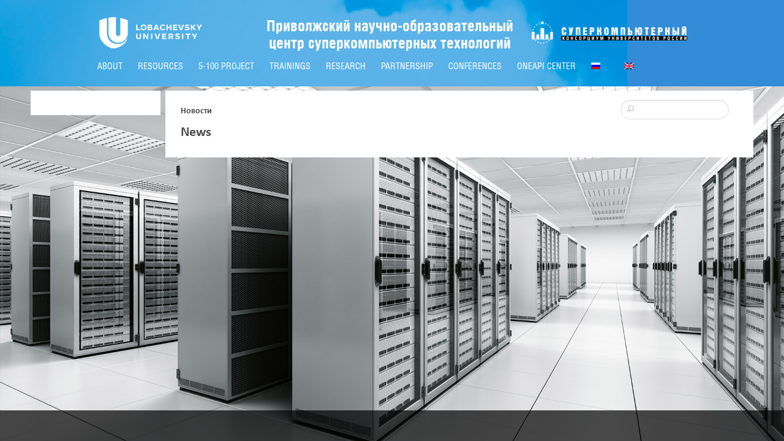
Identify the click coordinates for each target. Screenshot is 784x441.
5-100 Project (226, 66)
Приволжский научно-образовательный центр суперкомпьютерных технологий (389, 34)
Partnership (407, 66)
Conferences (475, 66)
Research (346, 66)
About (110, 66)
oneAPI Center (546, 66)
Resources (160, 66)
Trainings (290, 66)
